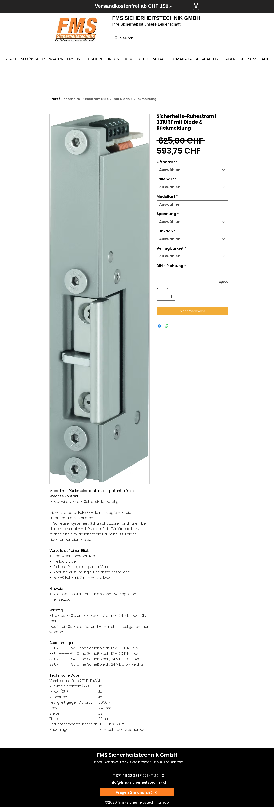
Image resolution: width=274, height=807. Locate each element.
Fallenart (167, 179)
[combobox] (192, 170)
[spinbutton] (165, 296)
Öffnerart (167, 162)
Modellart (167, 196)
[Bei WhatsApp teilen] (166, 326)
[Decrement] (160, 296)
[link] (196, 6)
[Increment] (172, 296)
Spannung (168, 214)
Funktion (166, 231)
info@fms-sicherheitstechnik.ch (138, 782)
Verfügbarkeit (171, 248)
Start (53, 99)
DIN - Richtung (171, 266)
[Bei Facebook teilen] (159, 326)
